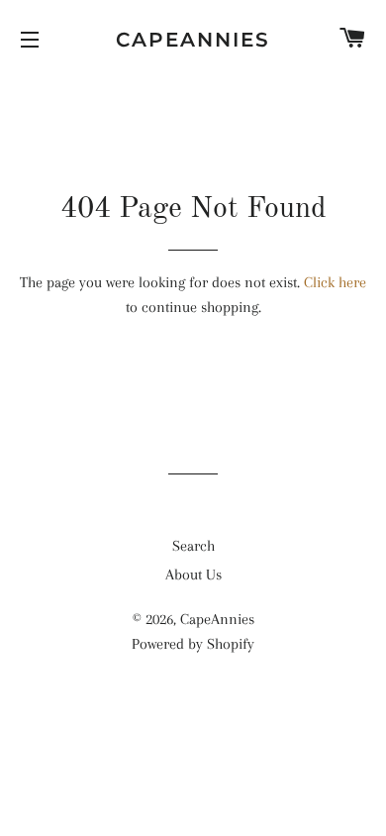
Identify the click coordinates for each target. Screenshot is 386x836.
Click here (335, 282)
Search (193, 546)
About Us (193, 574)
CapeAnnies (193, 40)
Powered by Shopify (193, 644)
